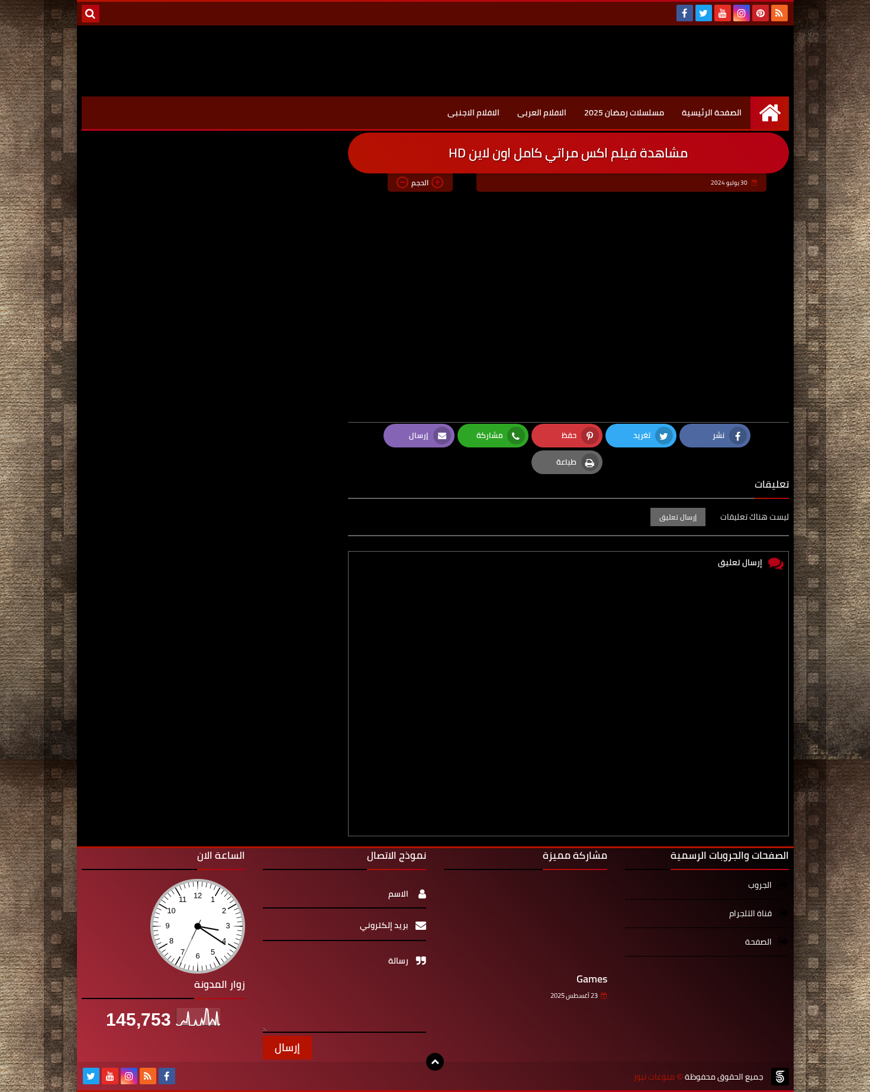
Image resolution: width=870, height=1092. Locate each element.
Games (591, 978)
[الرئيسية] (769, 112)
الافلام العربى (541, 112)
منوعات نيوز (703, 36)
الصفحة (758, 941)
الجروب (760, 886)
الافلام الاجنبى (473, 112)
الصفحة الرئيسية (712, 112)
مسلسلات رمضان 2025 (624, 112)
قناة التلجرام (750, 913)
